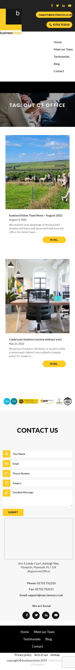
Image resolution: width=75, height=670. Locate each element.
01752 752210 (61, 24)
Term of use (41, 654)
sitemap (55, 654)
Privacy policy (22, 654)
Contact (59, 71)
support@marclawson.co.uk (55, 14)
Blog (57, 63)
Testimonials (62, 56)
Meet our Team (63, 49)
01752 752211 (44, 589)
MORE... (54, 239)
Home (58, 42)
